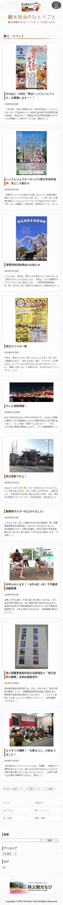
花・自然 (7, 818)
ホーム (6, 802)
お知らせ (39, 802)
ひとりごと (8, 810)
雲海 (3, 867)
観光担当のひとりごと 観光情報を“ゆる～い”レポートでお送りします (31, 19)
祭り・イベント (42, 810)
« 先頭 (14, 789)
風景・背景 (40, 818)
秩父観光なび (31, 7)
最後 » (51, 789)
